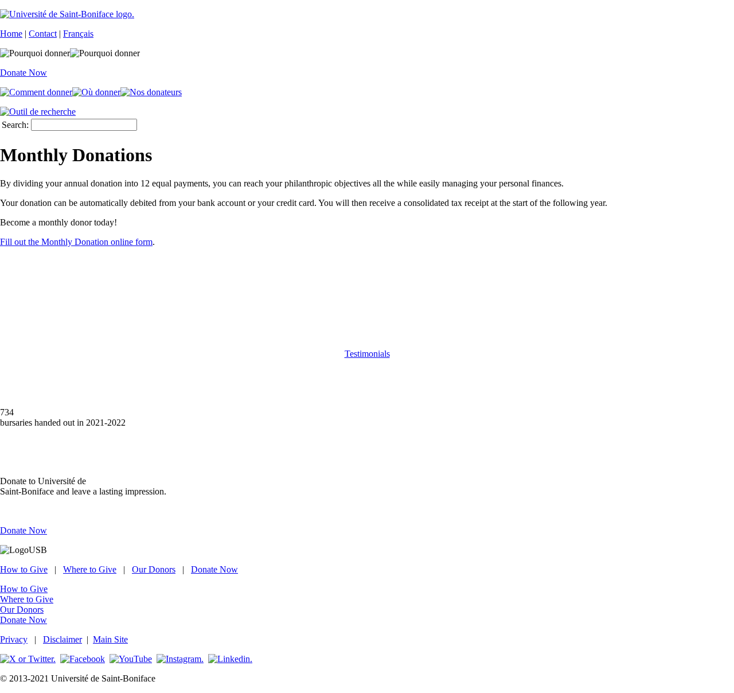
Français (78, 33)
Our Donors (153, 569)
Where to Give (89, 569)
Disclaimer (62, 639)
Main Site (110, 639)
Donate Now (23, 72)
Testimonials (367, 354)
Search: (15, 125)
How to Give (24, 569)
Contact (43, 33)
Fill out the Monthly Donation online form (76, 242)
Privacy (14, 639)
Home (11, 33)
